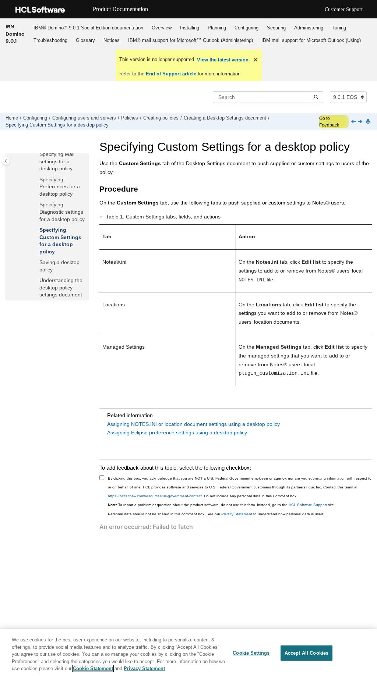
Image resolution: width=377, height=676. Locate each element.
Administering (308, 28)
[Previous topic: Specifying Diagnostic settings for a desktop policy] (354, 122)
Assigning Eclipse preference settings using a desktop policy (177, 432)
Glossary (85, 40)
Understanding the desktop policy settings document (60, 287)
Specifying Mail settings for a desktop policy (56, 161)
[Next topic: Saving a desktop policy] (360, 122)
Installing (189, 28)
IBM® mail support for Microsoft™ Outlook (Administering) (190, 40)
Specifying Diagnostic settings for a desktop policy (62, 212)
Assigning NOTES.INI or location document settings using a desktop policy (193, 424)
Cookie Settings (251, 653)
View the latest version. (222, 60)
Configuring (246, 28)
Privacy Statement (236, 514)
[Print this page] (368, 122)
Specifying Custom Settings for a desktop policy (57, 125)
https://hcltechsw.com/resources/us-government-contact (155, 496)
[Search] (316, 97)
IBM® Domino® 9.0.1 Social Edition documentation (88, 28)
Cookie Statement (93, 668)
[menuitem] (88, 27)
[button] (36, 154)
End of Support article (171, 74)
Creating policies (161, 118)
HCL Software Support (308, 505)
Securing (276, 28)
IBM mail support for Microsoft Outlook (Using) (311, 40)
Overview (162, 28)
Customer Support (344, 9)
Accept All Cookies (306, 653)
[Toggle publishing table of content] (6, 161)
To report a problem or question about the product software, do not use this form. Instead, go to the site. (221, 505)
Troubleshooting (50, 40)
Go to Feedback (329, 122)
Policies (129, 118)
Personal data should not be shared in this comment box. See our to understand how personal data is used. (216, 514)
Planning (217, 28)
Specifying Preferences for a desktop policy (59, 187)
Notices (111, 40)
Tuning (339, 28)
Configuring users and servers (84, 118)
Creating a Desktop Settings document (225, 118)
